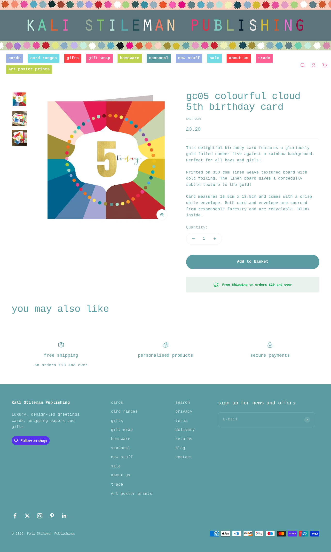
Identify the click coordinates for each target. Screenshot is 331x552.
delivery (185, 430)
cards (14, 58)
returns (183, 439)
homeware (129, 58)
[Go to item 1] (19, 99)
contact (183, 457)
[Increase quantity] (215, 238)
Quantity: (197, 227)
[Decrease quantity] (193, 238)
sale (214, 58)
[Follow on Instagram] (39, 516)
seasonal (158, 58)
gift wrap (99, 58)
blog (180, 448)
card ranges (43, 58)
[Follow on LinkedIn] (64, 516)
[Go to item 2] (19, 119)
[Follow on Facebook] (15, 516)
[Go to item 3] (19, 138)
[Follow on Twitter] (27, 516)
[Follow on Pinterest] (52, 516)
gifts (73, 58)
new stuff (189, 58)
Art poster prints (29, 69)
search (182, 403)
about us (238, 58)
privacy (183, 412)
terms (181, 421)
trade (264, 58)
